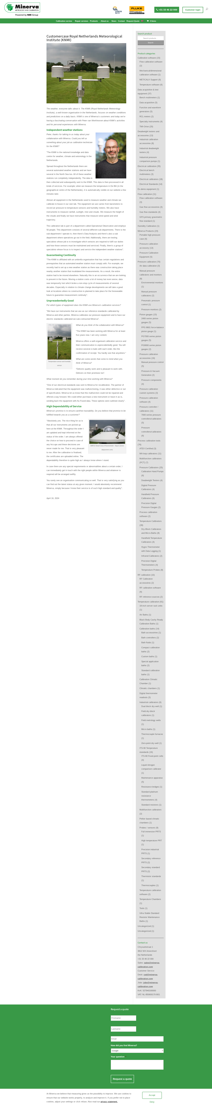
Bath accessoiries (149, 632)
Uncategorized (144, 926)
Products (94, 21)
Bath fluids (146, 642)
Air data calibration (148, 266)
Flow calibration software (150, 62)
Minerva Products (146, 231)
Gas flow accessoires (149, 207)
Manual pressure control (152, 362)
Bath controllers (148, 637)
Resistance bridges (150, 787)
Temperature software (149, 85)
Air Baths (143, 615)
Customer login (192, 10)
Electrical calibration (147, 166)
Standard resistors (149, 805)
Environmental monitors (152, 282)
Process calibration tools (149, 441)
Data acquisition (146, 102)
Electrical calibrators (148, 179)
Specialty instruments (149, 121)
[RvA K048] (117, 10)
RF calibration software (150, 588)
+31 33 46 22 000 (167, 9)
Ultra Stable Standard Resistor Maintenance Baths (149, 917)
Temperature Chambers (150, 899)
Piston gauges (145, 314)
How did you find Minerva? (124, 1045)
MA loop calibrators (148, 453)
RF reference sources (149, 597)
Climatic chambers (148, 688)
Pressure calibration (147, 262)
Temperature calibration (148, 602)
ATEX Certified (146, 448)
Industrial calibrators (148, 702)
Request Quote (132, 21)
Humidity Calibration (147, 226)
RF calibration (144, 575)
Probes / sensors (147, 828)
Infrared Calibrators (150, 556)
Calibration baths (147, 629)
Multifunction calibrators (150, 810)
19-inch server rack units (150, 606)
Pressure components (151, 380)
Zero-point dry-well (150, 743)
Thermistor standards (151, 876)
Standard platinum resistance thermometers (149, 796)
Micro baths (146, 729)
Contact (121, 21)
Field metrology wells (151, 720)
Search (150, 43)
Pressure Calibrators (149, 467)
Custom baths (147, 656)
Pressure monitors (149, 309)
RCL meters (144, 116)
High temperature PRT (151, 840)
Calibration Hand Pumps (152, 471)
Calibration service (64, 21)
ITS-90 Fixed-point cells (152, 756)
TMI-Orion (144, 126)
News (114, 21)
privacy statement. (109, 1102)
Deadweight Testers (150, 480)
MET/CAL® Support (148, 80)
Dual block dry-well (150, 706)
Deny (152, 1102)
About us (105, 21)
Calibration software (147, 58)
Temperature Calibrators (150, 521)
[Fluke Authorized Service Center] (137, 10)
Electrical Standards (148, 184)
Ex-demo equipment (147, 189)
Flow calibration (145, 194)
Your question (118, 1057)
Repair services (81, 21)
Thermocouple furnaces (152, 734)
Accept (152, 1095)
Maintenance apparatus (152, 778)
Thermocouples (148, 885)
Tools (141, 908)
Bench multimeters (148, 97)
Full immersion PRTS (151, 831)
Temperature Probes (150, 570)
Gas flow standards (148, 212)
